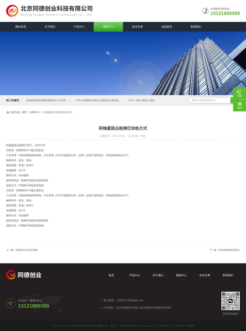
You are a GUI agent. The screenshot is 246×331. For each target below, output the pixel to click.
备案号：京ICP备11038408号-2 (126, 325)
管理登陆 (190, 325)
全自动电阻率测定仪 (229, 250)
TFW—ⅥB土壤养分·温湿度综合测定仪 (148, 100)
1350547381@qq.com (130, 300)
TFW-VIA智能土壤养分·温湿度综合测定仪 (97, 100)
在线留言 (166, 26)
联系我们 (196, 26)
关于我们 (50, 26)
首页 (24, 112)
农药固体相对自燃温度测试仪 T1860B (46, 100)
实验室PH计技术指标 (26, 250)
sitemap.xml (151, 325)
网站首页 (20, 26)
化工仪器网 (177, 325)
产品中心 (79, 26)
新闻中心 (108, 26)
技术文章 (137, 26)
